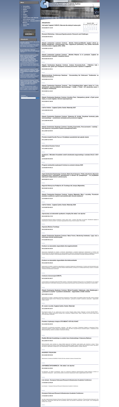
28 (96, 29)
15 (84, 28)
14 (96, 27)
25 (90, 29)
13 (94, 27)
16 (86, 28)
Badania (25, 9)
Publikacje (25, 11)
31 (88, 31)
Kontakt (25, 14)
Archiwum (25, 16)
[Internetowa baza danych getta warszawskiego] (29, 35)
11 (90, 27)
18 (90, 28)
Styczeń (89, 23)
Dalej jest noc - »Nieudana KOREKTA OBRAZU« (31, 21)
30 (86, 31)
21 (96, 28)
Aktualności (24, 39)
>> (97, 23)
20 (94, 28)
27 (94, 29)
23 (86, 29)
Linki (24, 12)
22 (84, 29)
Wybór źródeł (26, 24)
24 (88, 29)
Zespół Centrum (26, 8)
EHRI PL (25, 25)
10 (88, 27)
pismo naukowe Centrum (30, 18)
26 (92, 29)
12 (92, 27)
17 (88, 28)
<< (84, 23)
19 (92, 28)
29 (84, 31)
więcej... (37, 47)
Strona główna (26, 6)
